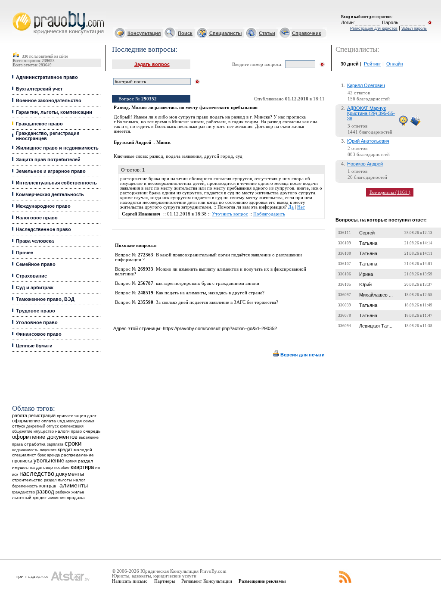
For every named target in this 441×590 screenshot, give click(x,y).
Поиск (185, 33)
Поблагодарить (269, 214)
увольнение (49, 460)
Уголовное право (37, 322)
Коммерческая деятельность (50, 194)
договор (44, 467)
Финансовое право (39, 334)
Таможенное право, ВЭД (45, 299)
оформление (26, 420)
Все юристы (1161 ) (390, 192)
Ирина (366, 274)
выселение (89, 437)
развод (45, 492)
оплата (48, 420)
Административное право (47, 77)
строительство (27, 480)
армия (71, 461)
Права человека (35, 240)
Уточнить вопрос (230, 214)
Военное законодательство (48, 100)
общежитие (22, 431)
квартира (82, 467)
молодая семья (80, 421)
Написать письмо (130, 581)
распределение (77, 455)
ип (97, 467)
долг (91, 415)
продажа (76, 497)
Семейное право (36, 264)
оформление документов (45, 437)
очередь (91, 431)
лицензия (48, 450)
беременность (25, 486)
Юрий (365, 284)
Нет (301, 207)
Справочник (306, 33)
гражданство (23, 492)
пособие (61, 467)
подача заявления (184, 156)
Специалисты (225, 33)
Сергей (367, 232)
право (76, 431)
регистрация (42, 415)
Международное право (43, 206)
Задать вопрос (152, 64)
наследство (36, 473)
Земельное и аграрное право (51, 171)
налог (79, 480)
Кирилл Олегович (366, 85)
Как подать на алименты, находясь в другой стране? (210, 292)
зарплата (55, 444)
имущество (44, 431)
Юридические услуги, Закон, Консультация (18, 11)
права (17, 444)
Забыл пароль (414, 28)
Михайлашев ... (376, 294)
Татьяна (368, 243)
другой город (218, 156)
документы (70, 474)
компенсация (72, 426)
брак (41, 455)
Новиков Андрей (365, 163)
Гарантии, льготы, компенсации (54, 112)
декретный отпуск (42, 426)
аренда (53, 455)
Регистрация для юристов (374, 28)
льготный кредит (29, 497)
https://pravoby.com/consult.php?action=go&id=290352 (220, 328)
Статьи (267, 33)
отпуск (18, 426)
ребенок (63, 492)
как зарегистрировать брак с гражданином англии (207, 283)
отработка (35, 444)
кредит (65, 449)
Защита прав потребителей (48, 159)
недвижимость (25, 449)
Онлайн (394, 63)
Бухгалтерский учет (39, 88)
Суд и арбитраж (34, 287)
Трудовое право (35, 310)
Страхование (31, 275)
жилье (77, 492)
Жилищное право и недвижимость (57, 147)
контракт (48, 485)
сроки (73, 443)
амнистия (56, 498)
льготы (65, 480)
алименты (73, 485)
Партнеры (164, 581)
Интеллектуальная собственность (56, 182)
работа (19, 415)
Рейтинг (372, 63)
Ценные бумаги (34, 345)
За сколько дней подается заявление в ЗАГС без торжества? (217, 302)
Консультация (144, 33)
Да (291, 207)
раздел (50, 480)
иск (15, 474)
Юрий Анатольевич (368, 141)
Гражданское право (39, 123)
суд (61, 420)
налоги (62, 431)
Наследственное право (43, 229)
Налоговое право (37, 217)
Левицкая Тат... (375, 325)
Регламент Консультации (206, 581)
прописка (22, 460)
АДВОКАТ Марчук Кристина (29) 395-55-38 (371, 113)
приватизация (71, 415)
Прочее (24, 252)
